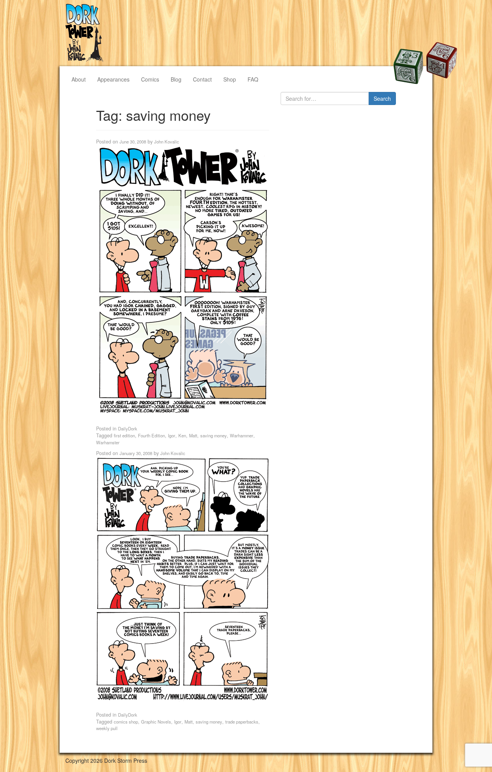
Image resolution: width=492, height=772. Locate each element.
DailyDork (127, 428)
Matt (193, 435)
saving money (213, 435)
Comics (150, 79)
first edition (124, 435)
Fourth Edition (151, 435)
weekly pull (107, 728)
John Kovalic (166, 141)
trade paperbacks (241, 722)
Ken (182, 435)
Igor (171, 435)
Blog (176, 79)
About (78, 79)
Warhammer (241, 435)
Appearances (113, 79)
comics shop (126, 722)
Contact (202, 79)
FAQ (253, 79)
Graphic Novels (156, 722)
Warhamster (108, 442)
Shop (229, 79)
